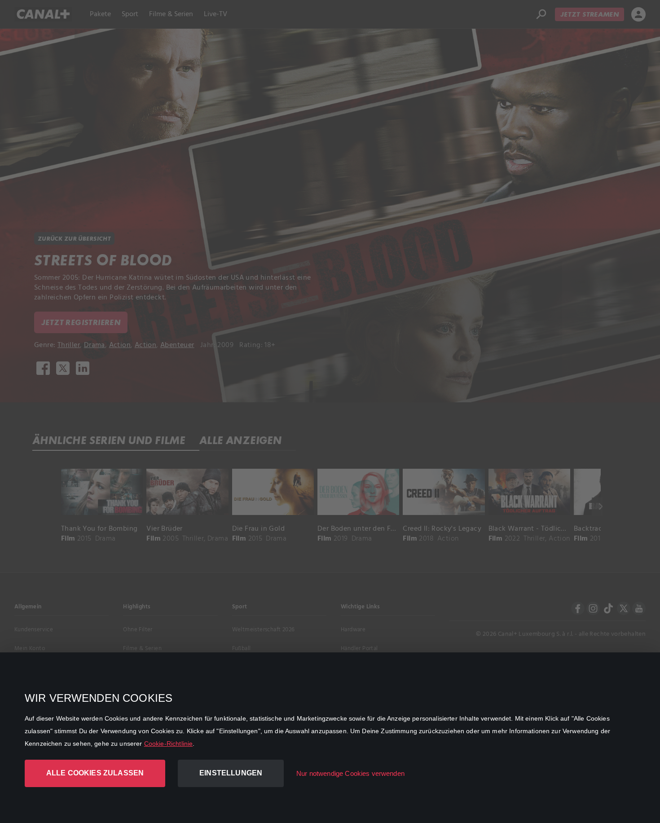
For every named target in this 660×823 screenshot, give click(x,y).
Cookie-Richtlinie (168, 743)
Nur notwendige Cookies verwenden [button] (350, 773)
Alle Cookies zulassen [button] (95, 773)
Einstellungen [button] (230, 773)
